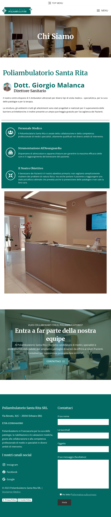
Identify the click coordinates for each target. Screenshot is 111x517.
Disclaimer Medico (11, 491)
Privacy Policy (10, 500)
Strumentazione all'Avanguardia (39, 148)
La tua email (64, 429)
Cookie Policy (25, 500)
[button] (102, 10)
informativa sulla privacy (84, 494)
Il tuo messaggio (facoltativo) (72, 456)
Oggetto (62, 443)
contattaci (54, 361)
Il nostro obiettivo (30, 168)
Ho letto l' (79, 494)
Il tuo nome (63, 416)
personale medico (30, 128)
